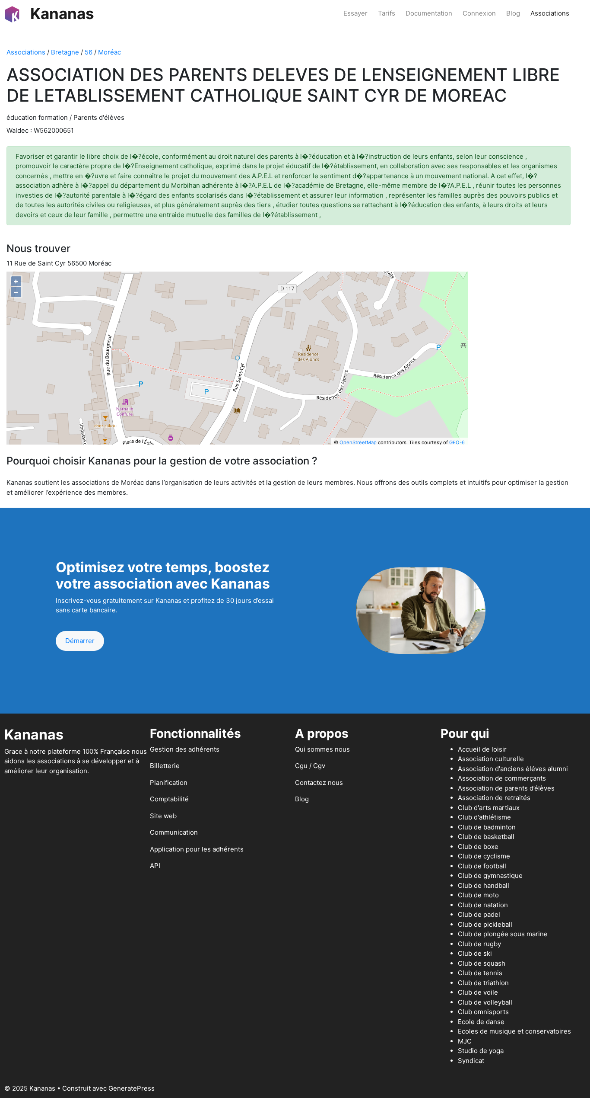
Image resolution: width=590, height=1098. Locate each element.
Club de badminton (487, 827)
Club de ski (475, 953)
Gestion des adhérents (184, 749)
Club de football (482, 866)
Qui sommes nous (322, 749)
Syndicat (471, 1060)
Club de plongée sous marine (503, 934)
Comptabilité (169, 799)
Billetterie (165, 766)
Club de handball (483, 885)
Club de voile (478, 992)
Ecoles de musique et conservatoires (514, 1031)
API (155, 865)
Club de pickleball (485, 924)
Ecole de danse (481, 1022)
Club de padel (479, 914)
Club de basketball (486, 836)
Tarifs (386, 13)
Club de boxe (478, 846)
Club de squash (481, 963)
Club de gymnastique (490, 875)
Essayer (355, 13)
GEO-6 (457, 442)
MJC (465, 1041)
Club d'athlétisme (484, 817)
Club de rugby (479, 944)
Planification (168, 782)
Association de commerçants (502, 778)
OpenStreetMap (358, 442)
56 (88, 52)
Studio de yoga (481, 1051)
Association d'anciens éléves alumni (513, 769)
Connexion (479, 13)
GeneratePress (131, 1088)
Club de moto (478, 895)
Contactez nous (319, 782)
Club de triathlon (483, 983)
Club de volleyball (485, 1002)
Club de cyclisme (484, 856)
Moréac (109, 52)
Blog (513, 13)
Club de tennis (480, 973)
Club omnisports (483, 1012)
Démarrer (80, 641)
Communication (174, 832)
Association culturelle (491, 759)
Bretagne (65, 52)
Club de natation (483, 905)
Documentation (429, 13)
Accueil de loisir (482, 749)
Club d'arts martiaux (489, 807)
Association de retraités (494, 798)
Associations (549, 13)
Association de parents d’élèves (506, 788)
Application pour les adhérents (197, 849)
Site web (163, 816)
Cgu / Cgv (310, 766)
